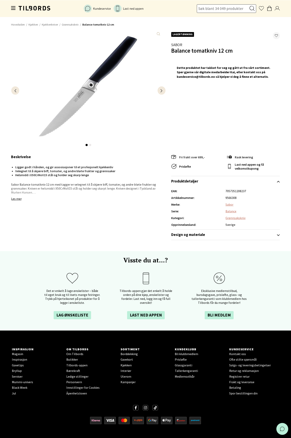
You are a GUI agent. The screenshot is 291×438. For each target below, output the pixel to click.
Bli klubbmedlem (186, 354)
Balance (230, 211)
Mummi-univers (22, 382)
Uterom (126, 376)
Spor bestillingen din (243, 393)
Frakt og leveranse (241, 382)
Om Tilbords (74, 354)
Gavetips (18, 365)
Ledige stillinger (77, 376)
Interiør (126, 371)
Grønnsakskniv (70, 24)
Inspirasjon (19, 359)
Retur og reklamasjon (244, 371)
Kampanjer (128, 382)
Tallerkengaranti (186, 371)
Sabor (176, 44)
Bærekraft (73, 371)
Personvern (74, 382)
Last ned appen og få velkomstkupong (249, 166)
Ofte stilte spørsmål (243, 359)
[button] (276, 35)
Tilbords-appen (76, 365)
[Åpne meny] (13, 8)
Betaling (235, 388)
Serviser (17, 376)
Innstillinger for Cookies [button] (83, 388)
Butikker (72, 359)
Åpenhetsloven (76, 393)
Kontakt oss (237, 354)
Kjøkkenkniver (50, 24)
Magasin (17, 354)
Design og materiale (188, 234)
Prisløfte (185, 166)
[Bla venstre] (15, 90)
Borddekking (129, 354)
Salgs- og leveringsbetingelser (250, 365)
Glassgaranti (183, 365)
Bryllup (17, 371)
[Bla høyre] (161, 90)
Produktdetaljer (184, 181)
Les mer (16, 198)
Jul (14, 393)
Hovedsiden (18, 24)
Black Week (19, 388)
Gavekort (127, 359)
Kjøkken (33, 24)
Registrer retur (239, 376)
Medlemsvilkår (185, 376)
